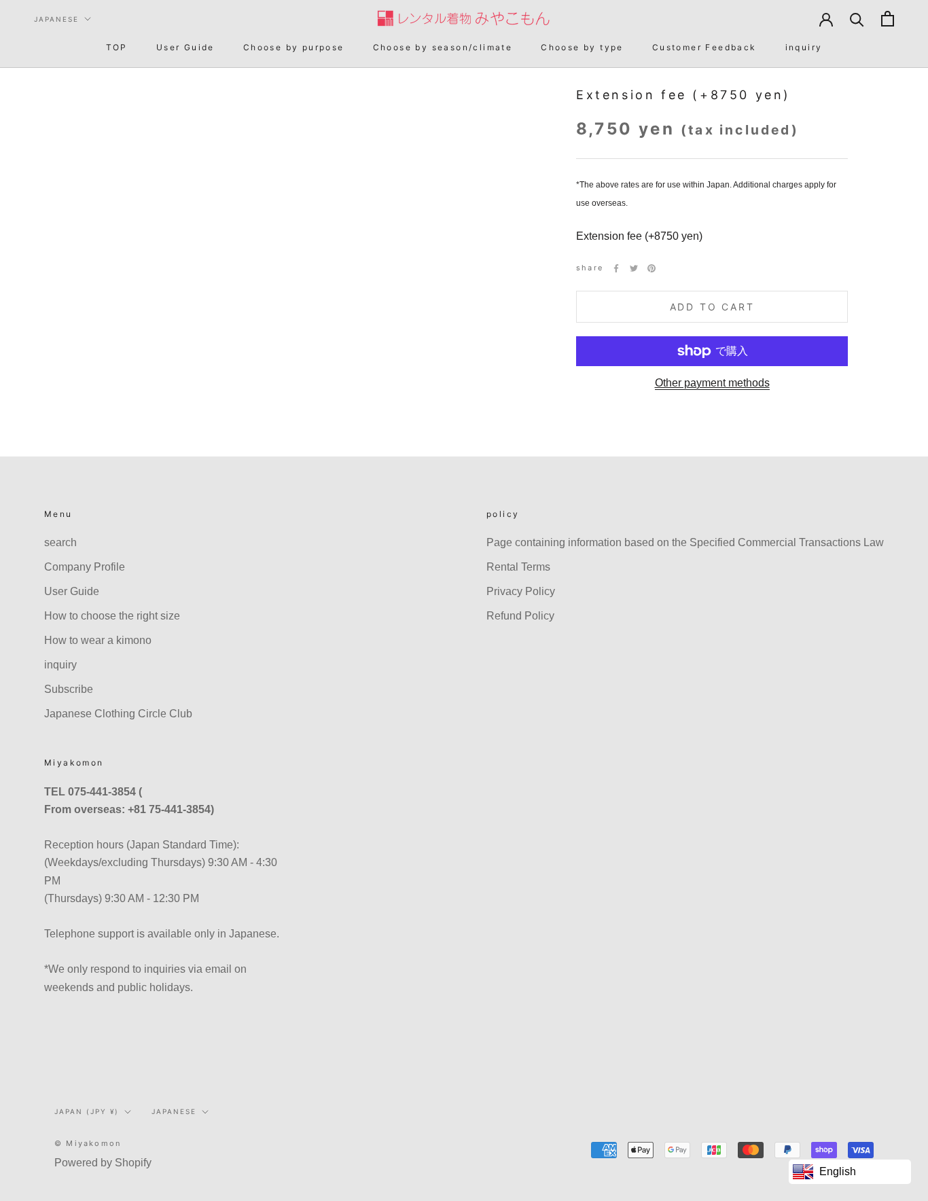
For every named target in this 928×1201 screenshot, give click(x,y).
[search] (857, 19)
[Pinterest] (651, 268)
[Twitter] (634, 268)
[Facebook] (616, 268)
